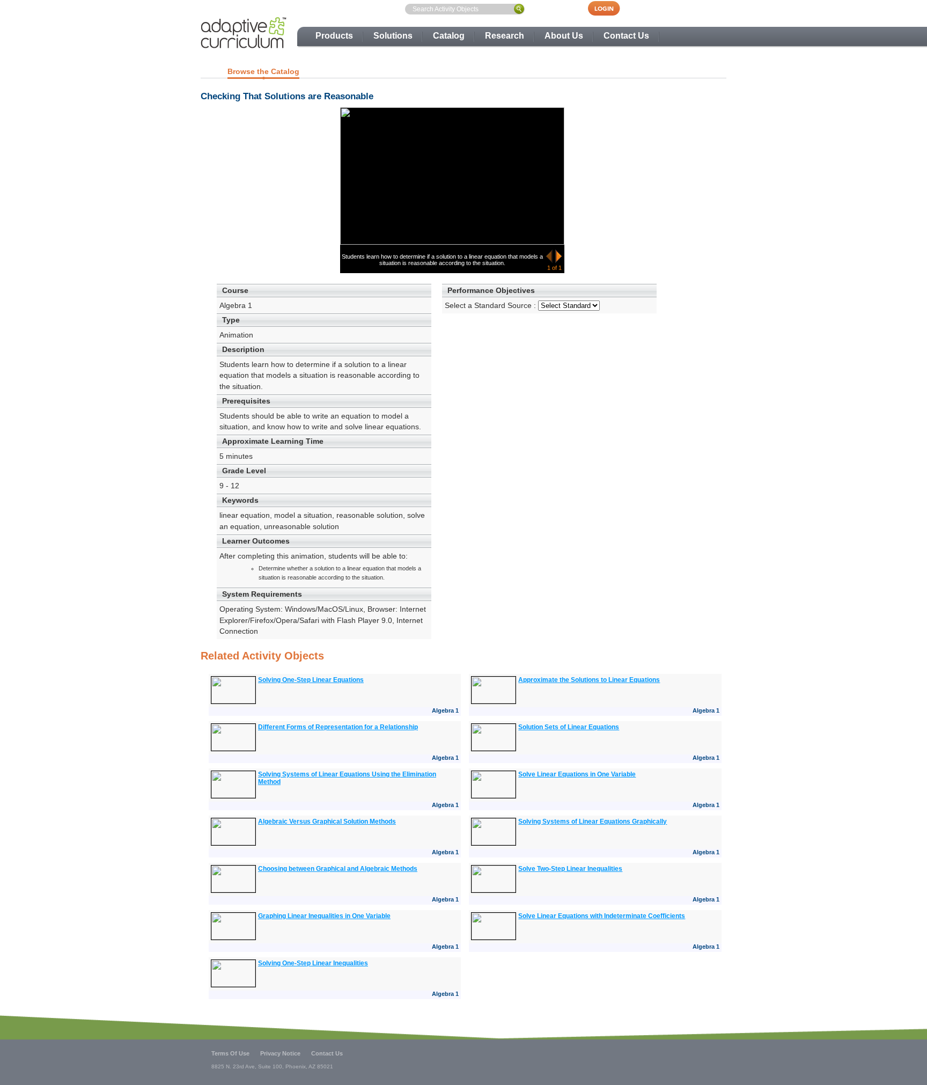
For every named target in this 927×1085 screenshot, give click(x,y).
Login (609, 8)
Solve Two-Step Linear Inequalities (570, 869)
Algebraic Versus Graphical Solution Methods (327, 821)
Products (334, 35)
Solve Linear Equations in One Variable (577, 774)
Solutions (393, 35)
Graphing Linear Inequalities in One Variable (324, 916)
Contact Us (626, 35)
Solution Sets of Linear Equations (568, 727)
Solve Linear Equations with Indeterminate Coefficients (601, 916)
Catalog (449, 35)
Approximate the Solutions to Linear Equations (589, 680)
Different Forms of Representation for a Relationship (338, 727)
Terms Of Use (230, 1053)
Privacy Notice (280, 1053)
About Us (564, 35)
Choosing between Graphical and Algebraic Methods (337, 869)
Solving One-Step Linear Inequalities (313, 963)
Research (504, 35)
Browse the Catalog (263, 71)
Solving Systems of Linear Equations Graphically (592, 821)
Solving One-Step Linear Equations (311, 680)
